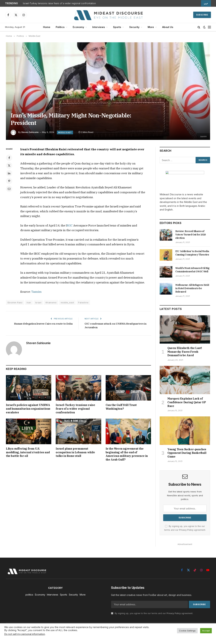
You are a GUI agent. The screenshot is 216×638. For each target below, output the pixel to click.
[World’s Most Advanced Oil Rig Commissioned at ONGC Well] (166, 272)
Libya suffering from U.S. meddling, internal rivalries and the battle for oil (28, 452)
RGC (70, 225)
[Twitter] (9, 165)
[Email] (9, 189)
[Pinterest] (9, 181)
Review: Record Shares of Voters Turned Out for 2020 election (190, 234)
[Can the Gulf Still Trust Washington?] (128, 388)
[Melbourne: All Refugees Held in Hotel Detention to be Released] (166, 288)
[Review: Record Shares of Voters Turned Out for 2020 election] (166, 235)
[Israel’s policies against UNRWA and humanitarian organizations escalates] (28, 388)
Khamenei (51, 302)
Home (46, 27)
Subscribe (202, 14)
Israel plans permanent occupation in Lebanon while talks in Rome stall (75, 452)
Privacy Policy (186, 530)
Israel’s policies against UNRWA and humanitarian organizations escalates (28, 408)
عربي (206, 3)
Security (134, 27)
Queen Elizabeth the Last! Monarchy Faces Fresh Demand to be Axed (184, 351)
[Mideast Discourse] (108, 15)
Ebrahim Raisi (15, 302)
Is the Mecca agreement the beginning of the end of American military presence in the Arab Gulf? (127, 454)
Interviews (98, 27)
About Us (167, 27)
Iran (29, 302)
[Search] (199, 27)
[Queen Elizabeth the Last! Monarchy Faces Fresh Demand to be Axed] (185, 329)
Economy (78, 27)
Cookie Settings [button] (187, 630)
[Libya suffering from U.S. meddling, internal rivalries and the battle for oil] (28, 431)
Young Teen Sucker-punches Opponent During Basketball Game (186, 453)
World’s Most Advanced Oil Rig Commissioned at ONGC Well (192, 270)
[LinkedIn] (9, 173)
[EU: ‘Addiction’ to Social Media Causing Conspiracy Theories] (166, 255)
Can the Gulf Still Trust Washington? (121, 406)
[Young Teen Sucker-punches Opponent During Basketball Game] (185, 430)
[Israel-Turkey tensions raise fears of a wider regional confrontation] (78, 388)
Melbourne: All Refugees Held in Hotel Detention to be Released (192, 288)
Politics (60, 27)
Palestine (83, 302)
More (151, 27)
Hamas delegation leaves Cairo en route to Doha (43, 323)
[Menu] (209, 27)
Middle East (65, 132)
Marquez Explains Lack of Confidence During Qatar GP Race (186, 402)
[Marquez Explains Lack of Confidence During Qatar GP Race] (185, 380)
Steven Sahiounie (30, 132)
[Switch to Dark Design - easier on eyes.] (204, 27)
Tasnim (36, 292)
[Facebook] (9, 158)
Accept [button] (206, 630)
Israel (38, 302)
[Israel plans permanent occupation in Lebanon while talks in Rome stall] (78, 431)
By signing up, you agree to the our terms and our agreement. (153, 613)
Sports (117, 27)
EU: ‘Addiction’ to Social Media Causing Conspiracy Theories (192, 253)
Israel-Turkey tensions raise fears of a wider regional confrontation (59, 3)
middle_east (67, 302)
